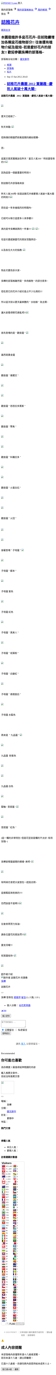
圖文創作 (24, 59)
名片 (9, 72)
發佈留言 (6, 1033)
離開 (16, 1369)
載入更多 (6, 1016)
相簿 (9, 65)
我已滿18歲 (7, 1369)
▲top (3, 1010)
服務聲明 (31, 1335)
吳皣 (3, 981)
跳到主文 (5, 30)
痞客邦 (17, 997)
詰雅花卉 (10, 22)
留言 (23, 997)
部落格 (10, 68)
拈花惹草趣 (24, 1005)
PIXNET (13, 1332)
